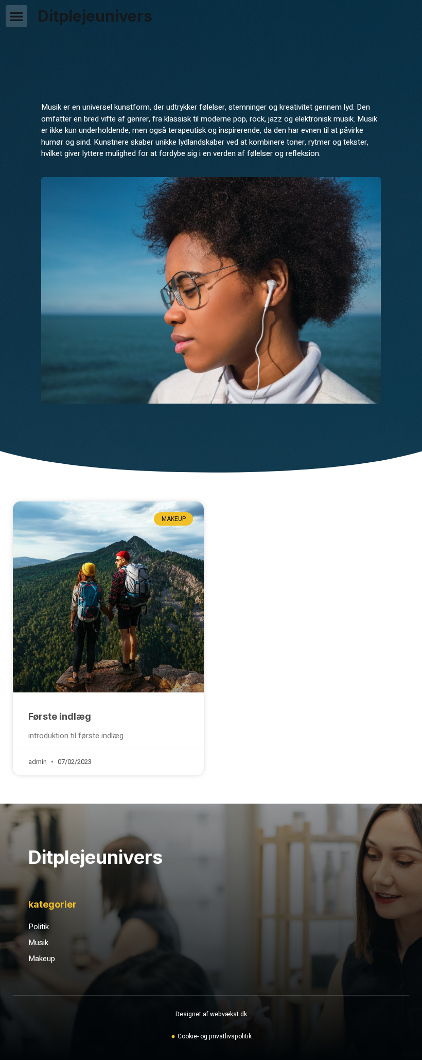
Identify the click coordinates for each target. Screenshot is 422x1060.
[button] (16, 16)
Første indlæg (59, 716)
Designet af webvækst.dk (211, 1014)
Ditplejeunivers (95, 16)
